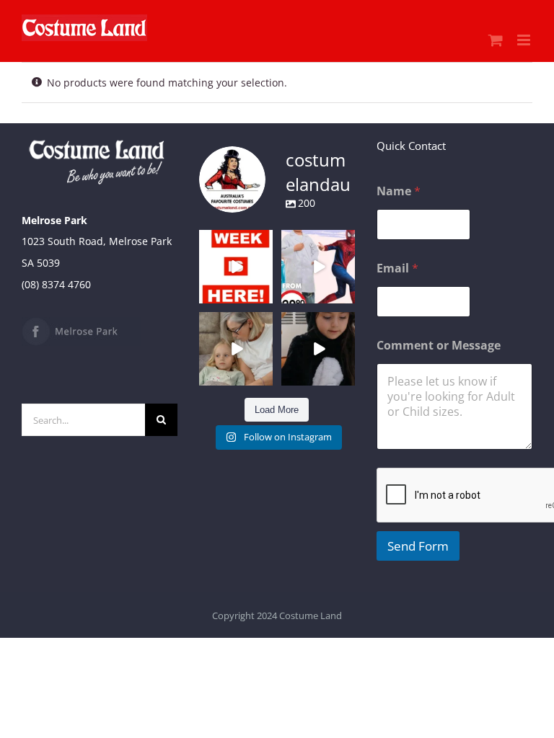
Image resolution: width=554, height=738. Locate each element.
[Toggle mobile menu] (524, 40)
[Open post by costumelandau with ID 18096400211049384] (236, 266)
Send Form (418, 546)
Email (397, 268)
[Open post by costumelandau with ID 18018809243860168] (318, 266)
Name (399, 191)
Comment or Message (439, 345)
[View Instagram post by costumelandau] (264, 294)
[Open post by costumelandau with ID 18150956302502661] (318, 349)
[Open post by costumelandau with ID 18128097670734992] (236, 349)
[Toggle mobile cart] (495, 40)
